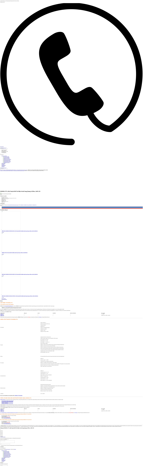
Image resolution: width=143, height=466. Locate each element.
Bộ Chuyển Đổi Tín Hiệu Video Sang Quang (7, 403)
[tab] (72, 298)
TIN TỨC (3, 164)
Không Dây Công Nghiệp (7, 453)
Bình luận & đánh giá (4, 299)
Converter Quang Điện (6, 157)
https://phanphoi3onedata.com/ (7, 418)
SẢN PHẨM (3, 458)
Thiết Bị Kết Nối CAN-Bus (7, 455)
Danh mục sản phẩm (4, 450)
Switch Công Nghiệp (6, 156)
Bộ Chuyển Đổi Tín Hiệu (7, 160)
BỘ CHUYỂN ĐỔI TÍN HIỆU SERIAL (8, 170)
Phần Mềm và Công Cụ (7, 162)
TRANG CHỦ (3, 163)
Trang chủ (1, 170)
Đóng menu (2, 462)
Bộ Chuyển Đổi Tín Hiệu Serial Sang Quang (18, 170)
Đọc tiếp (3, 232)
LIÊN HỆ (3, 166)
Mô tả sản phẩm (4, 298)
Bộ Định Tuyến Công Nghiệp (7, 159)
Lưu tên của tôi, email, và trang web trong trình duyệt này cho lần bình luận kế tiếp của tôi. (12, 445)
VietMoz (15, 449)
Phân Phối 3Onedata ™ (8, 449)
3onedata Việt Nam (2, 399)
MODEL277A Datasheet (18, 395)
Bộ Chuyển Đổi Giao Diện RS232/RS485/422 (7, 402)
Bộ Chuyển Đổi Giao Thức (7, 456)
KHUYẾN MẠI (4, 165)
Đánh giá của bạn (2, 439)
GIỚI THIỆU (3, 460)
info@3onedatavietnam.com (6, 417)
